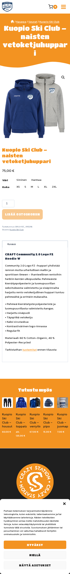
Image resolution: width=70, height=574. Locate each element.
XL (45, 186)
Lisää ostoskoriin (22, 214)
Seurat (32, 21)
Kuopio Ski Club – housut (7, 420)
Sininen (21, 180)
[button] (64, 504)
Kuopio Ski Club (49, 21)
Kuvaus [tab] (11, 244)
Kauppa (21, 21)
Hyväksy (35, 545)
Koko (6, 187)
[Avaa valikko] (63, 7)
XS (18, 186)
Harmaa (36, 180)
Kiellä (35, 555)
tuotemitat (29, 349)
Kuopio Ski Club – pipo (48, 420)
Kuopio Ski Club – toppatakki (24, 420)
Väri (5, 180)
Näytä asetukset (35, 565)
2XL (54, 186)
